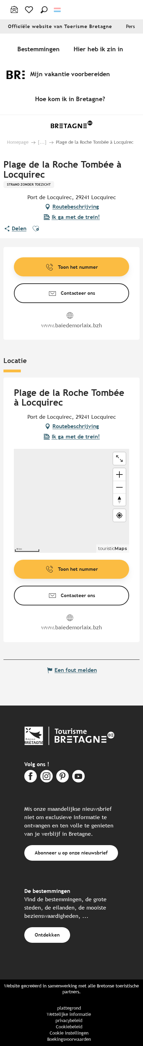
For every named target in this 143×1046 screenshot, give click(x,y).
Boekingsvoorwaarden (69, 1039)
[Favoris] (29, 10)
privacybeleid (69, 1020)
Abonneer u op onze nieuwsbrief (71, 853)
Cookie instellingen (69, 1033)
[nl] (57, 10)
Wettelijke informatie (69, 1014)
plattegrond (69, 1008)
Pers (130, 26)
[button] (44, 9)
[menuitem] (40, 48)
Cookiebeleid (69, 1026)
